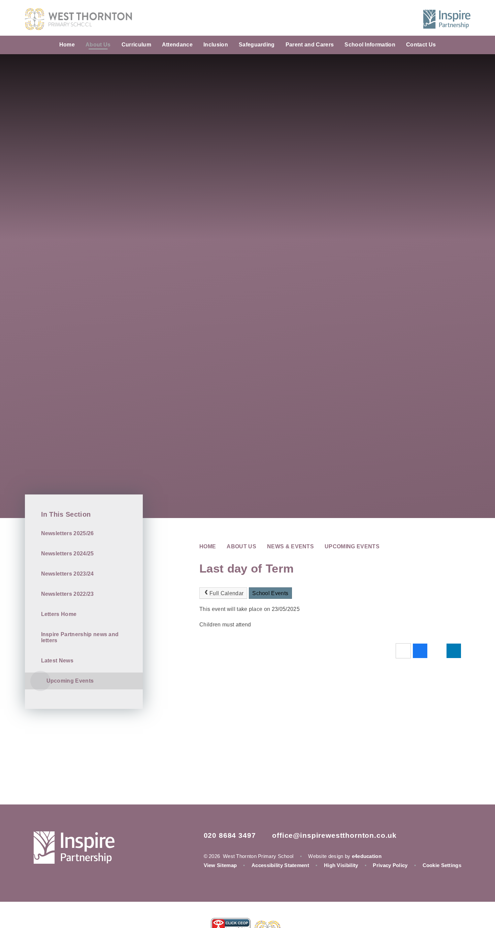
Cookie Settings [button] (442, 865)
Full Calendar (226, 593)
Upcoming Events (352, 546)
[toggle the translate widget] (393, 19)
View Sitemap (220, 865)
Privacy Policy (390, 865)
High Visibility (341, 865)
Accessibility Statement (280, 865)
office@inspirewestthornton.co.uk (334, 835)
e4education (367, 856)
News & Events (290, 546)
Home (207, 546)
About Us (241, 546)
